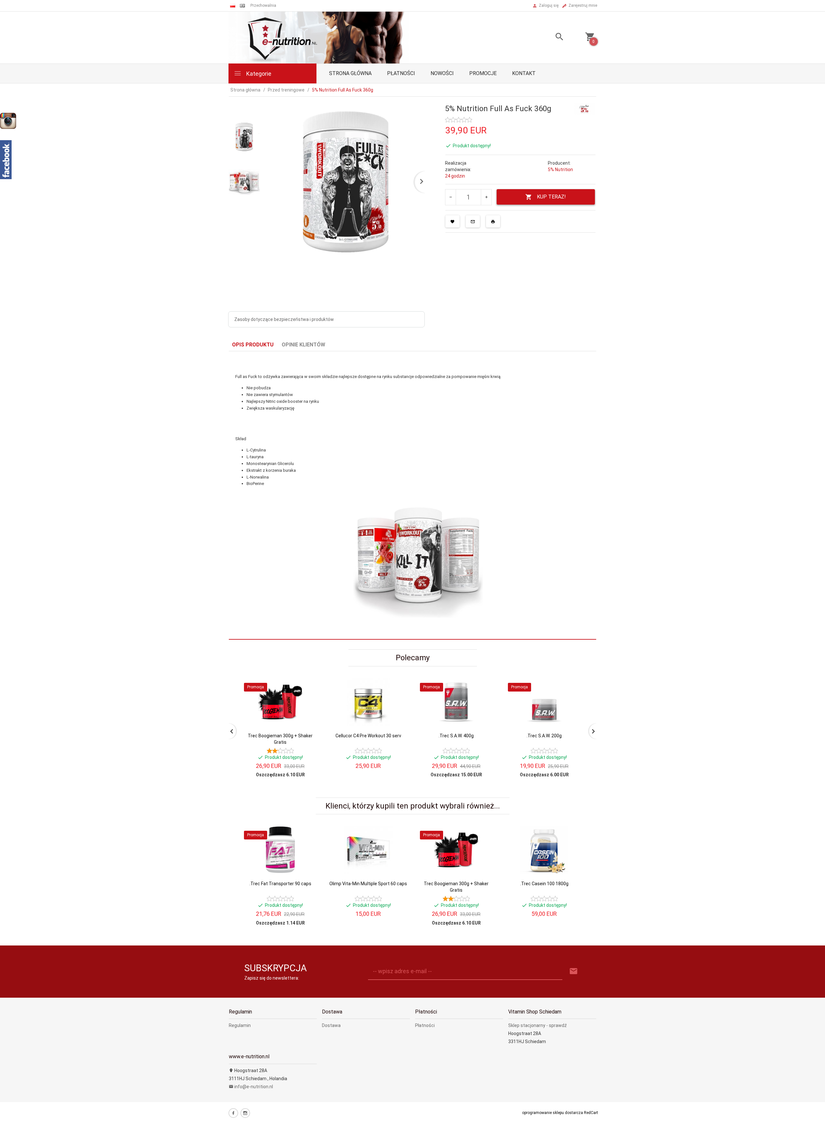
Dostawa (331, 1025)
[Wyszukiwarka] (551, 38)
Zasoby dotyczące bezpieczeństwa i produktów (284, 319)
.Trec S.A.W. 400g (456, 735)
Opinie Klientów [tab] (303, 345)
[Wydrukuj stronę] (493, 221)
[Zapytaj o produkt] (473, 221)
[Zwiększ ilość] (486, 197)
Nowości (442, 73)
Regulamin (240, 1025)
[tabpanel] (412, 495)
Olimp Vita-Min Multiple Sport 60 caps (368, 883)
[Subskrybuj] (573, 971)
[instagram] (245, 1113)
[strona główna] (318, 37)
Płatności (401, 73)
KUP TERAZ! (551, 197)
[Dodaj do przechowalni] (452, 221)
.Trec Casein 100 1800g (544, 883)
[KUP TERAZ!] (309, 713)
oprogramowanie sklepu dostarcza (552, 1112)
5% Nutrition (560, 169)
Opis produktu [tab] (253, 345)
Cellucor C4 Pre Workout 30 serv (368, 735)
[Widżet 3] (8, 121)
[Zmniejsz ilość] (450, 197)
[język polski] (232, 5)
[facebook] (233, 1113)
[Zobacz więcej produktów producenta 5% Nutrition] (584, 108)
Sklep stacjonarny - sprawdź (537, 1025)
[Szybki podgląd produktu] (309, 680)
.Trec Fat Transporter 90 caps (280, 883)
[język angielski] (242, 5)
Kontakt (524, 73)
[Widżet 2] (6, 159)
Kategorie (258, 73)
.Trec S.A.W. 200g (544, 735)
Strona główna (350, 73)
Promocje (483, 73)
